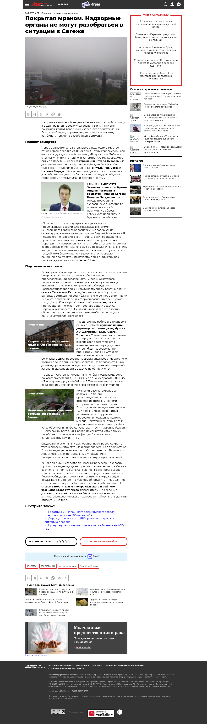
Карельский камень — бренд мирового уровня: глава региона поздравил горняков (156, 50)
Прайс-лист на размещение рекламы (125, 665)
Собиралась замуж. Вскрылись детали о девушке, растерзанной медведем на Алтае (160, 117)
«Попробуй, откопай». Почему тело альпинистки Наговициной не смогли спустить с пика (162, 128)
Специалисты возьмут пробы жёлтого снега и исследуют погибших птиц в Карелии (54, 612)
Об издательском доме (61, 665)
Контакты (97, 665)
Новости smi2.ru (36, 655)
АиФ (45, 106)
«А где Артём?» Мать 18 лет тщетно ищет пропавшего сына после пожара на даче (161, 139)
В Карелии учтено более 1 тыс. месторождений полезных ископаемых (156, 76)
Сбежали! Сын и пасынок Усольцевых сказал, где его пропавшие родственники (163, 149)
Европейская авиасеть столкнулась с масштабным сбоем (162, 188)
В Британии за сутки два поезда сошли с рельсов (159, 209)
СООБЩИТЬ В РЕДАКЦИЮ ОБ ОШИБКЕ (66, 668)
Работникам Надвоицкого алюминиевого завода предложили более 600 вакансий (79, 513)
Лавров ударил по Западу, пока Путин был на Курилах (159, 198)
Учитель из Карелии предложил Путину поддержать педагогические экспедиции (156, 37)
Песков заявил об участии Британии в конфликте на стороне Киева (161, 177)
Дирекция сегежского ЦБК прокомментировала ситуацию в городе (106, 602)
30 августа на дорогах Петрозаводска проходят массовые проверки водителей (156, 63)
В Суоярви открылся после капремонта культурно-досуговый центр (156, 24)
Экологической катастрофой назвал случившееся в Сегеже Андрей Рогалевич (46, 600)
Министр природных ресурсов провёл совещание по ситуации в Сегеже (56, 592)
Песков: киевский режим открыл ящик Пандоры (159, 166)
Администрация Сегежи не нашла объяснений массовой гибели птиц (107, 592)
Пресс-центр (82, 665)
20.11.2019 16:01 (32, 13)
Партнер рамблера (76, 712)
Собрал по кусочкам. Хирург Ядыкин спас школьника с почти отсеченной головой (162, 96)
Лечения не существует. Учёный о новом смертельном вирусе (161, 105)
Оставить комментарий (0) (103, 541)
